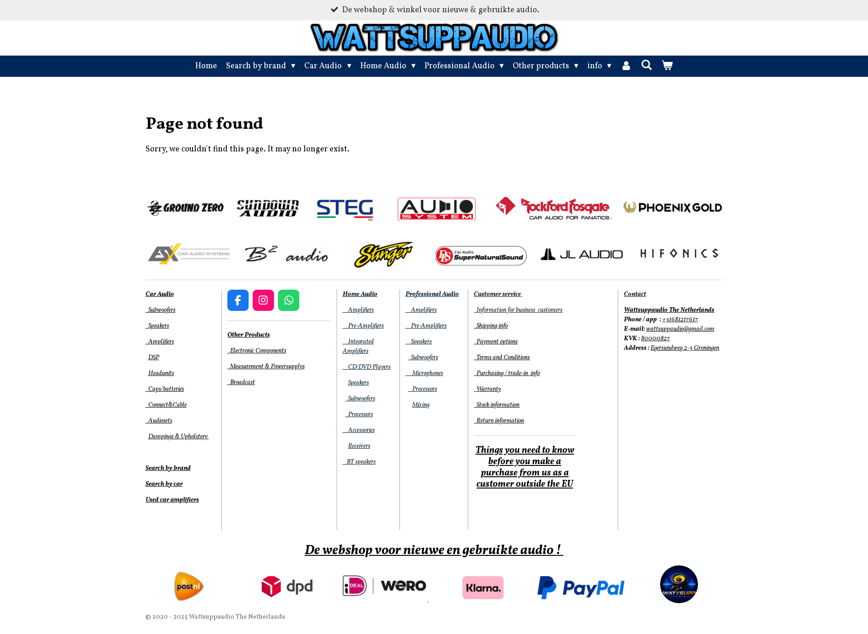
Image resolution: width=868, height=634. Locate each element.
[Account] (626, 66)
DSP (153, 357)
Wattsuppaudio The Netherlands (669, 310)
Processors (359, 414)
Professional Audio (432, 294)
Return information (499, 421)
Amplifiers (160, 342)
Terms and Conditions (502, 357)
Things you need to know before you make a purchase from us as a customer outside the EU (525, 467)
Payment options (496, 342)
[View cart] (667, 66)
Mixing (420, 405)
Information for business (505, 310)
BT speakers (359, 462)
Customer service (497, 294)
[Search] (646, 66)
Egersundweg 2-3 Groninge (683, 348)
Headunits (161, 373)
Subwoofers (160, 310)
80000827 (655, 338)
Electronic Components (256, 351)
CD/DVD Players (367, 367)
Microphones (424, 373)
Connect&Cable (166, 405)
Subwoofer (359, 398)
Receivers (359, 446)
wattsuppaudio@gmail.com (680, 329)
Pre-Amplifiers (363, 326)
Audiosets (159, 421)
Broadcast (241, 382)
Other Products (248, 335)
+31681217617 (680, 319)
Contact (635, 294)
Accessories (359, 430)
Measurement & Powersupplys (266, 366)
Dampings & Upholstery (178, 436)
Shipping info (491, 326)
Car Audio (160, 294)
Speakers (157, 326)
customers (549, 310)
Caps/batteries (165, 389)
